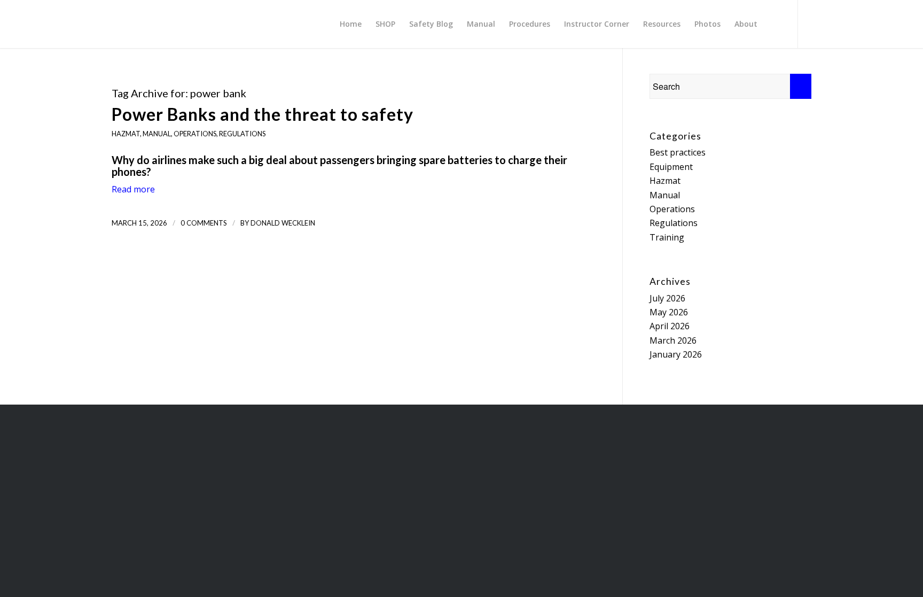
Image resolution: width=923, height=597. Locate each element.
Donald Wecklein (283, 223)
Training (667, 237)
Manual (157, 133)
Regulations (242, 133)
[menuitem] (351, 24)
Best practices (678, 152)
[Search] (774, 24)
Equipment (671, 167)
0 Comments (204, 223)
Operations (195, 133)
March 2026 (673, 340)
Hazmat (126, 133)
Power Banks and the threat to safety (262, 114)
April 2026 (670, 326)
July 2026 (667, 298)
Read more (133, 189)
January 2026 (676, 354)
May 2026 (669, 312)
